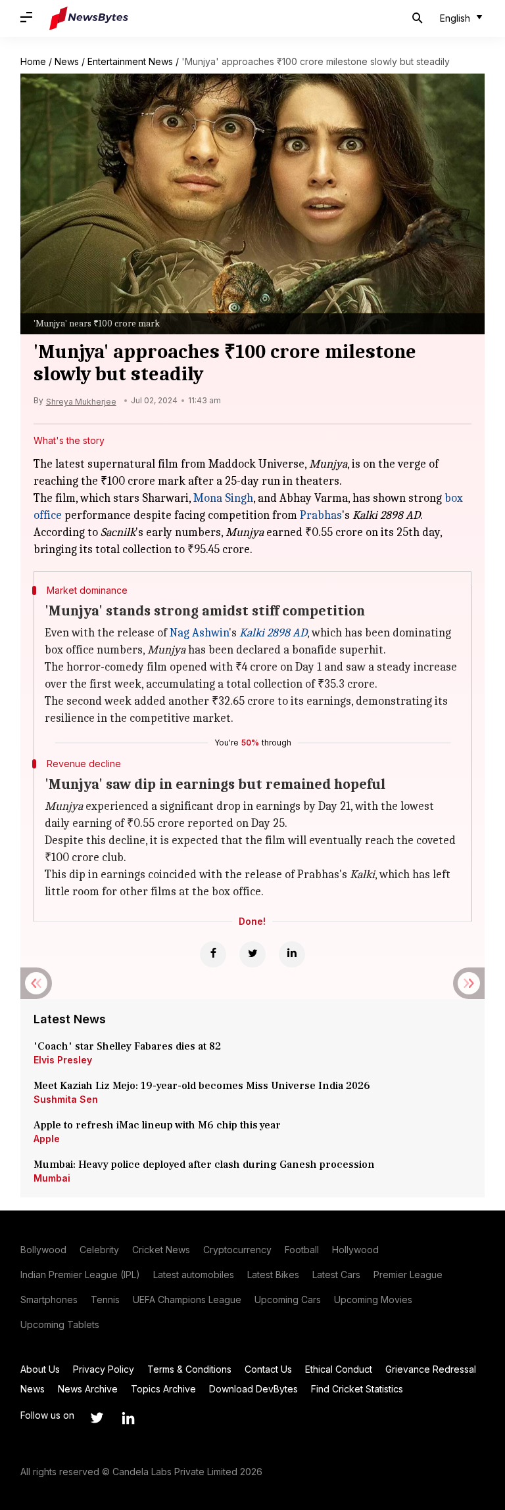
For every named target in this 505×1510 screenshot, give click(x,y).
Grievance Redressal (430, 1369)
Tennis (105, 1299)
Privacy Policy (103, 1369)
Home (33, 61)
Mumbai (52, 1178)
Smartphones (49, 1299)
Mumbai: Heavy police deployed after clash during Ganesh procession (204, 1164)
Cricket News (161, 1249)
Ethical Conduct (338, 1369)
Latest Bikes (273, 1274)
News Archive (88, 1388)
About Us (40, 1369)
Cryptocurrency (237, 1249)
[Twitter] (252, 954)
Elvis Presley (63, 1059)
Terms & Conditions (189, 1369)
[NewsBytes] (88, 18)
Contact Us (268, 1369)
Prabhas (321, 515)
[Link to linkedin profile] (128, 1418)
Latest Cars (336, 1274)
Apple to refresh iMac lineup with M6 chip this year (157, 1125)
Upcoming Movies (373, 1299)
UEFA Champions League (187, 1299)
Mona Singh (223, 498)
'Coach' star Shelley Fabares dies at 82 (127, 1046)
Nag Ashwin (199, 633)
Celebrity (99, 1249)
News (67, 61)
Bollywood (43, 1249)
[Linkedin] (292, 954)
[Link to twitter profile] (96, 1418)
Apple (47, 1138)
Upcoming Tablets (59, 1324)
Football (302, 1249)
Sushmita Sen (66, 1099)
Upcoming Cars (287, 1299)
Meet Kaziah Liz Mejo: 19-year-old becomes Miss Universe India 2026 (202, 1085)
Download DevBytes (253, 1388)
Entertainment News (130, 61)
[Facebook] (213, 954)
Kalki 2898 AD (273, 633)
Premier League (408, 1274)
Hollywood (355, 1249)
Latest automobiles (193, 1274)
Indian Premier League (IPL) (80, 1274)
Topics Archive (163, 1388)
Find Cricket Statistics (357, 1388)
